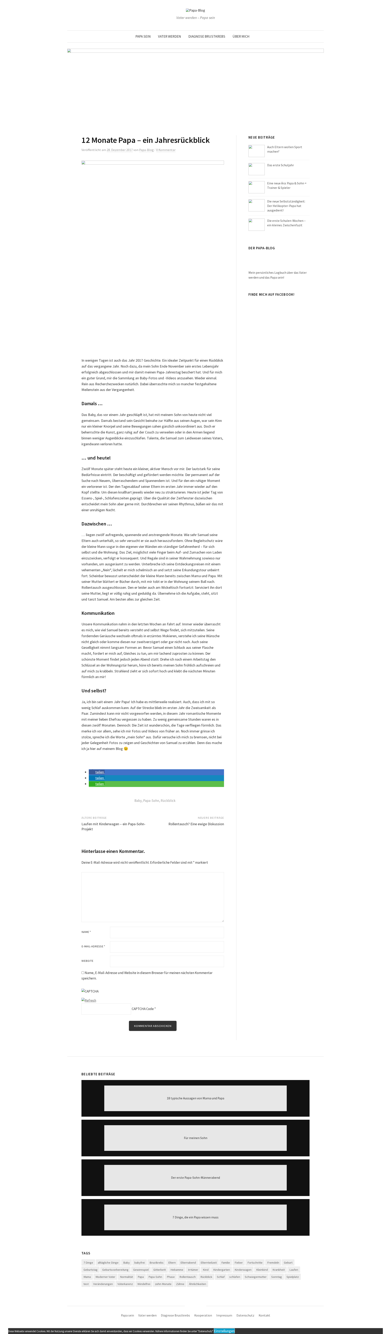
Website (87, 960)
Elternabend (188, 1262)
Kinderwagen (243, 1270)
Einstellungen (224, 1331)
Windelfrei (143, 1284)
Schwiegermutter (256, 1277)
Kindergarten (221, 1270)
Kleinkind (262, 1270)
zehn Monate (163, 1284)
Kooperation (203, 1315)
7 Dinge (88, 1262)
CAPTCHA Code (143, 1009)
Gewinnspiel (141, 1270)
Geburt (288, 1262)
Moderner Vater (105, 1277)
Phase (171, 1277)
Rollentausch (187, 1277)
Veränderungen (103, 1284)
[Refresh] (88, 1000)
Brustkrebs (156, 1262)
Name (86, 931)
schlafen (234, 1277)
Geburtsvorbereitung (115, 1270)
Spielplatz (293, 1277)
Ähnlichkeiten (197, 1284)
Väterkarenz (125, 1284)
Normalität (126, 1277)
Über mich (241, 36)
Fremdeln (273, 1262)
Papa (141, 1277)
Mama (87, 1277)
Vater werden (169, 36)
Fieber (239, 1262)
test (86, 1284)
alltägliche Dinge (108, 1262)
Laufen (293, 1270)
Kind (206, 1270)
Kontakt (264, 1315)
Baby (138, 800)
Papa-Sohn (151, 800)
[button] (97, 772)
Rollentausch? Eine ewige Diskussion (196, 824)
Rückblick (168, 800)
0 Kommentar (166, 150)
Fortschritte (254, 1262)
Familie (225, 1262)
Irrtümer (193, 1270)
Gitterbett (159, 1270)
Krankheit (278, 1270)
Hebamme (176, 1270)
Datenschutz (245, 1315)
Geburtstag (90, 1270)
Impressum (224, 1315)
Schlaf (221, 1277)
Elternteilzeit (209, 1262)
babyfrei (139, 1262)
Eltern (172, 1262)
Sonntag (276, 1277)
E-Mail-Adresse (93, 946)
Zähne (180, 1284)
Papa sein (143, 36)
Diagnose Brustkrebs (206, 36)
